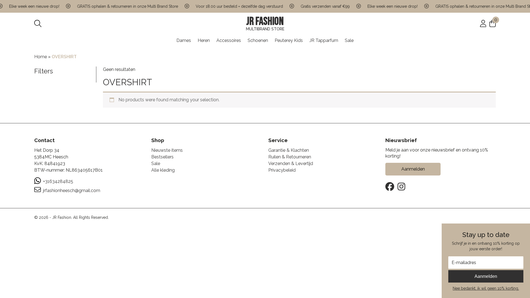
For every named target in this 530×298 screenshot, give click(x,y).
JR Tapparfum (323, 40)
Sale (349, 40)
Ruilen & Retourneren (289, 156)
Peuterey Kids (289, 40)
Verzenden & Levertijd (290, 163)
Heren (204, 40)
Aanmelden (486, 276)
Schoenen (258, 40)
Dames (183, 40)
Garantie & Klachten (288, 150)
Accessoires (228, 40)
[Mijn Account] (483, 23)
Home (40, 56)
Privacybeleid (282, 170)
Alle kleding (163, 170)
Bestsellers (162, 156)
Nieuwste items (167, 150)
